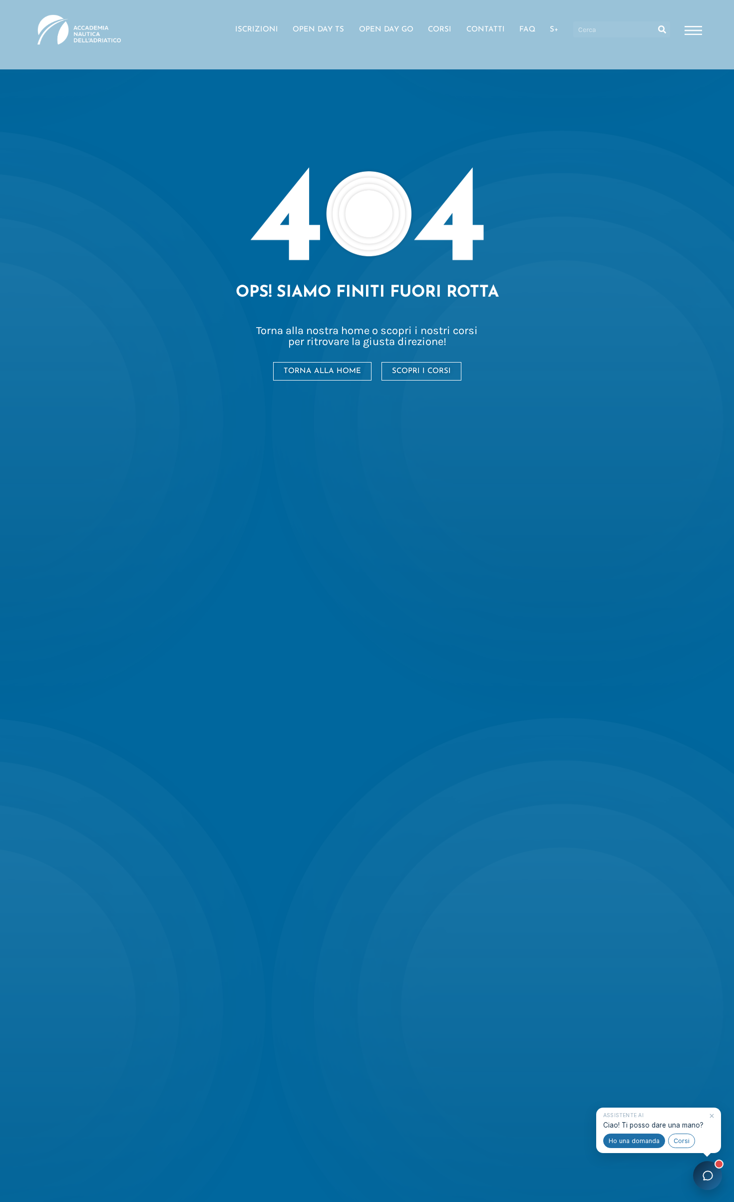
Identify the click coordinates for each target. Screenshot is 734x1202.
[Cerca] (662, 29)
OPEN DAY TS (318, 29)
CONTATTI (485, 29)
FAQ (527, 29)
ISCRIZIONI (256, 29)
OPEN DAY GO (386, 29)
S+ (554, 29)
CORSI (439, 29)
